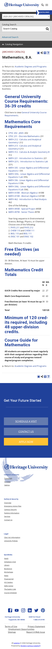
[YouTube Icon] (17, 611)
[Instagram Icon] (23, 611)
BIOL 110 (15, 233)
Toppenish (8, 478)
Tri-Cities (7, 482)
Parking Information (11, 513)
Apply (6, 558)
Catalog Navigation (14, 44)
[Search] (47, 29)
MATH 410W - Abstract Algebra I (23, 192)
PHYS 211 (15, 227)
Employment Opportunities (21, 629)
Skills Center (8, 586)
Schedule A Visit (10, 562)
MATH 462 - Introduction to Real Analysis (27, 199)
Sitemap (12, 632)
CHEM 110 (15, 230)
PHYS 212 (28, 227)
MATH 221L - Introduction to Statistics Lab (28, 161)
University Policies (11, 541)
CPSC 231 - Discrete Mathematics (24, 136)
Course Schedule (10, 593)
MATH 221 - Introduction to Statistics (25, 158)
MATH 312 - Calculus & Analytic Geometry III (28, 152)
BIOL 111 (27, 233)
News (6, 575)
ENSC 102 (28, 236)
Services (7, 516)
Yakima (7, 485)
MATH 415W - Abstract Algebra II (23, 196)
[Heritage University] (21, 5)
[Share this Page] (41, 52)
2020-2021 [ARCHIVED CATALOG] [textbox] (18, 16)
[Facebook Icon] (10, 611)
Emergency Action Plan (12, 506)
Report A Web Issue (35, 632)
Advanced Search (10, 37)
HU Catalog (8, 582)
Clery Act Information (12, 537)
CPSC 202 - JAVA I (16, 133)
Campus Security (10, 509)
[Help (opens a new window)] (48, 52)
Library (6, 565)
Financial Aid (9, 579)
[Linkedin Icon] (30, 611)
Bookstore (8, 569)
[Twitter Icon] (36, 611)
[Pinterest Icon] (43, 611)
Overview (7, 503)
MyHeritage (8, 572)
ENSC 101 (15, 236)
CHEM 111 (29, 230)
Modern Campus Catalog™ (31, 646)
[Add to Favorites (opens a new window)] (38, 52)
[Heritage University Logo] (26, 470)
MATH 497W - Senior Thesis (21, 212)
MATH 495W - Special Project (21, 208)
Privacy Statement (36, 626)
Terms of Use (11, 626)
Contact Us (8, 520)
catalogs (17, 643)
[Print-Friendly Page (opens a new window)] (45, 52)
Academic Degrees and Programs (31, 66)
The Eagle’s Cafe (10, 589)
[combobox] (26, 16)
